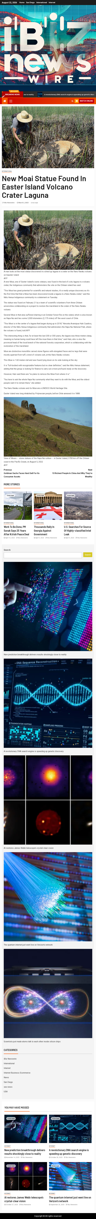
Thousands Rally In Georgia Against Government (44, 530)
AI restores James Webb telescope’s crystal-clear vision (29, 848)
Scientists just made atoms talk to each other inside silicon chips (32, 1041)
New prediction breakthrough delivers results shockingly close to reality (35, 654)
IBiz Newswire (9, 203)
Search (7, 550)
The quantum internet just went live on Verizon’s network (28, 945)
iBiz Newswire (10, 1059)
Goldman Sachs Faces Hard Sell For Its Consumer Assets (22, 473)
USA (6, 1091)
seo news (8, 1087)
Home (21, 3)
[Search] (72, 101)
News (6, 1077)
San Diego (30, 3)
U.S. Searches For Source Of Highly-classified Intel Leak (77, 530)
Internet (52, 3)
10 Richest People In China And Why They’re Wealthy (72, 473)
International (41, 3)
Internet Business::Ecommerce (17, 1073)
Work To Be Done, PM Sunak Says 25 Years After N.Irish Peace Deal (16, 530)
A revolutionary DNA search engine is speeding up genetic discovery (34, 751)
